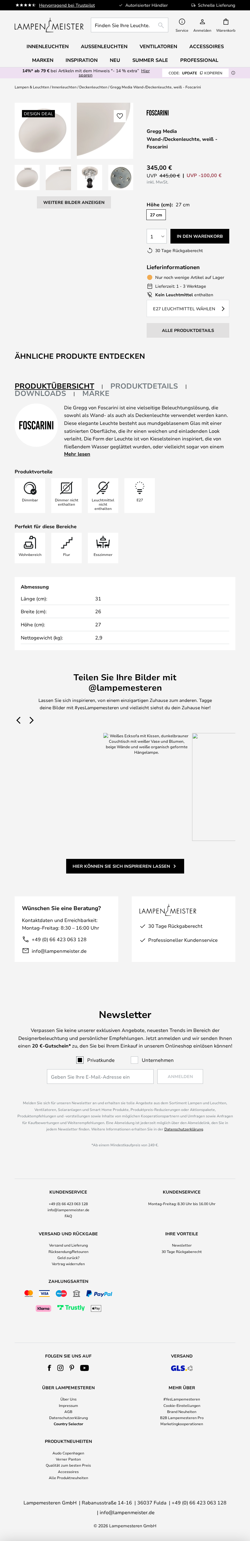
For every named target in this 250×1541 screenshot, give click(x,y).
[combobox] (129, 25)
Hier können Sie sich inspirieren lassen (121, 866)
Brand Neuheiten (181, 1411)
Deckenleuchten (93, 86)
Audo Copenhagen (68, 1452)
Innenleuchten (64, 86)
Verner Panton (68, 1459)
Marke (95, 393)
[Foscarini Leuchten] (177, 112)
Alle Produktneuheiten (68, 1477)
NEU (115, 60)
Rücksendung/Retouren (68, 1251)
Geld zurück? (68, 1257)
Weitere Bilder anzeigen (74, 202)
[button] (27, 177)
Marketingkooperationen (181, 1423)
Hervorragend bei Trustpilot (67, 5)
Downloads (40, 393)
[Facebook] (49, 1368)
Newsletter (182, 1245)
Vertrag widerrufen (68, 1263)
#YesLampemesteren (181, 1399)
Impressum (68, 1405)
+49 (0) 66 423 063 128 (59, 939)
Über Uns (68, 1399)
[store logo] (49, 25)
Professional (199, 60)
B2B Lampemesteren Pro (182, 1417)
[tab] (59, 386)
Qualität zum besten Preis (68, 1465)
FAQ (68, 1215)
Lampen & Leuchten (32, 86)
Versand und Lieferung (68, 1245)
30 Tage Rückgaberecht (182, 1251)
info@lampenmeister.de (59, 951)
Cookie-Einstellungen (181, 1405)
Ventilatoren (158, 46)
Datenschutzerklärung (183, 1128)
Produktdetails (144, 386)
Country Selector (68, 1423)
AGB (68, 1411)
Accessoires (68, 1471)
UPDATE (195, 72)
